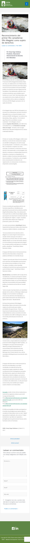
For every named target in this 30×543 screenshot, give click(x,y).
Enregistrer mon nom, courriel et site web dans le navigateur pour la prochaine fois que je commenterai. (14, 502)
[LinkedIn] (17, 528)
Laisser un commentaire (8, 45)
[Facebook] (13, 528)
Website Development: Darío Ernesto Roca (17, 539)
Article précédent (15, 438)
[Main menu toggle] (26, 4)
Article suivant (15, 443)
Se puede (5, 392)
